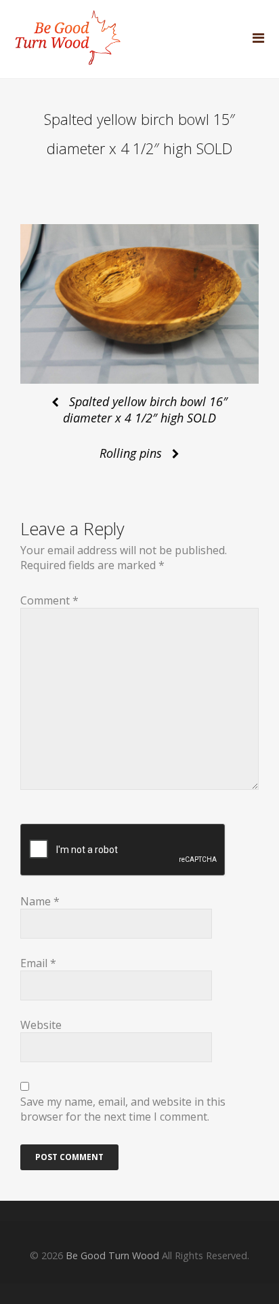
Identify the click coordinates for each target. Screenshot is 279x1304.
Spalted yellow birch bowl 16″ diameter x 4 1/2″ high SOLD (145, 409)
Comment (49, 600)
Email (38, 963)
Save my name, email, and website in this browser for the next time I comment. (123, 1109)
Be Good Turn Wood (112, 1255)
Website (41, 1024)
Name (40, 901)
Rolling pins (131, 453)
